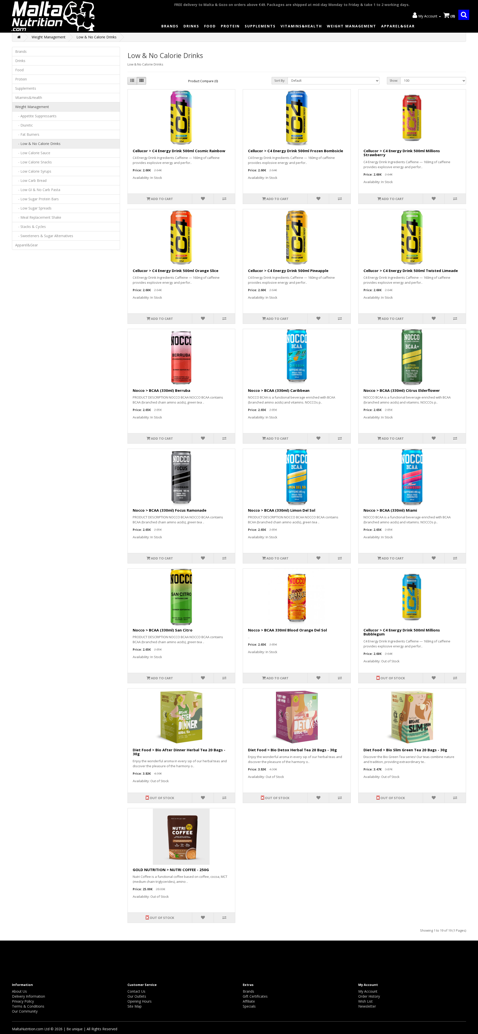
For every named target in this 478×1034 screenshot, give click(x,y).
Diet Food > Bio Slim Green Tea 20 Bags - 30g (405, 749)
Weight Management (351, 26)
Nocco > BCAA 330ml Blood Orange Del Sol (287, 629)
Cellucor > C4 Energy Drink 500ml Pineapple (288, 270)
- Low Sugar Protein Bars (37, 199)
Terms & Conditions (28, 1006)
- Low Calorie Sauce (32, 152)
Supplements (260, 26)
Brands (170, 26)
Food (210, 26)
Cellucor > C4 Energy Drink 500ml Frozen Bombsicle (295, 150)
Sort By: (279, 80)
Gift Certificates (255, 996)
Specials (249, 1006)
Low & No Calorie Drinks (96, 37)
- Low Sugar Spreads (33, 208)
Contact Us (136, 991)
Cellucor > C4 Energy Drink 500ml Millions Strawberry (401, 152)
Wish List (365, 1001)
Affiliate (249, 1001)
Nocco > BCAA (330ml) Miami (390, 510)
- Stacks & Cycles (30, 226)
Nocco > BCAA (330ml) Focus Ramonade (169, 510)
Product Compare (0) (203, 81)
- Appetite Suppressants (36, 116)
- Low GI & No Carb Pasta (37, 189)
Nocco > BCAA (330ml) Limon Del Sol (281, 510)
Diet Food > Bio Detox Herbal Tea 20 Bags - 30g (292, 749)
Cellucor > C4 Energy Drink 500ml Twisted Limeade (410, 270)
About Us (19, 991)
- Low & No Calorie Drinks (37, 143)
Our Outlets (136, 996)
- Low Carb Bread (31, 180)
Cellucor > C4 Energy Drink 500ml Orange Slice (175, 270)
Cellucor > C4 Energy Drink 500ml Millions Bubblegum (401, 632)
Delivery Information (28, 996)
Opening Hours (139, 1001)
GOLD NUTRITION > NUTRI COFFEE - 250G (171, 869)
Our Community (25, 1011)
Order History (369, 996)
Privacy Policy (23, 1001)
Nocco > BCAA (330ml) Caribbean (278, 390)
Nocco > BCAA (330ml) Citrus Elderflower (401, 390)
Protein (230, 26)
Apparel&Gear (398, 26)
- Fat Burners (27, 134)
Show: (394, 80)
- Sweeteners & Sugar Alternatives (44, 235)
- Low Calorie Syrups (33, 171)
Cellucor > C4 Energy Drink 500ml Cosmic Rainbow (179, 150)
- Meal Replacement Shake (38, 217)
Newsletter (367, 1006)
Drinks (191, 26)
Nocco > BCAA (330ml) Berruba (161, 390)
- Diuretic (24, 125)
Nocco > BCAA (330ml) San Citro (162, 629)
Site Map (134, 1006)
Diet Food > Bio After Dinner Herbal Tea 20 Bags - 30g (179, 752)
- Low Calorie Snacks (33, 162)
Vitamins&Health (301, 26)
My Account (367, 991)
